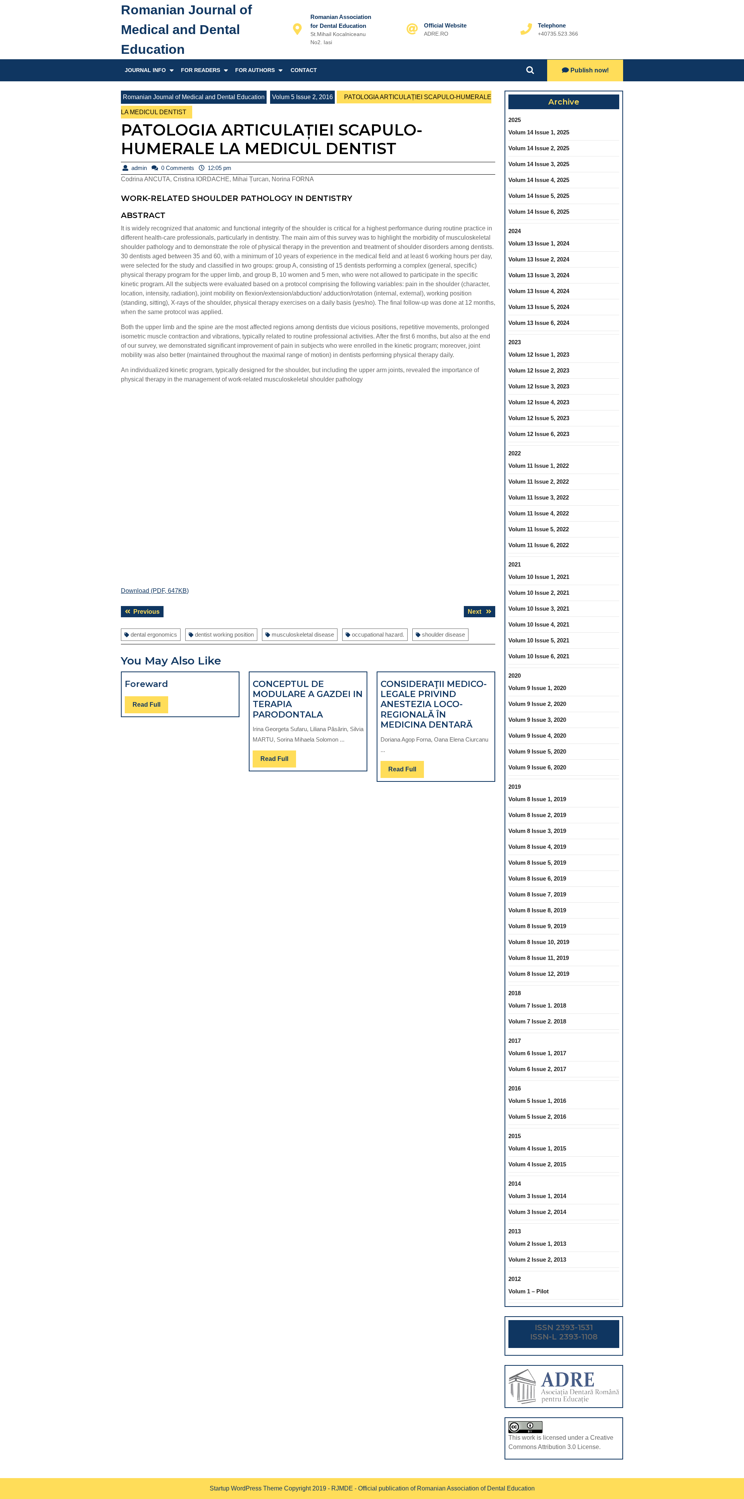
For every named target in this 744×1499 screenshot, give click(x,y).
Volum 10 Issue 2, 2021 (538, 592)
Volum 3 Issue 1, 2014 (537, 1196)
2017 (514, 1040)
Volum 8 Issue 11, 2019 (538, 958)
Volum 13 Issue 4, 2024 (538, 291)
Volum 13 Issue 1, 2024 (538, 243)
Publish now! (589, 70)
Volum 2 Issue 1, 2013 (537, 1243)
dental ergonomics (154, 634)
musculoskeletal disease (303, 634)
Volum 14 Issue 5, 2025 (538, 195)
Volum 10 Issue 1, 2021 (538, 577)
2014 (514, 1183)
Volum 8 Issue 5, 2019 (537, 862)
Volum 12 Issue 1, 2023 (538, 354)
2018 (514, 993)
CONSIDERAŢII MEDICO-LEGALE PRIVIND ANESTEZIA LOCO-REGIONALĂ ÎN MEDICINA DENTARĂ (434, 704)
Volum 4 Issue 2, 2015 (537, 1164)
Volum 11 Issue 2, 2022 (538, 481)
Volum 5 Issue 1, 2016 (537, 1100)
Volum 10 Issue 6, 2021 (538, 656)
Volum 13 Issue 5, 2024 (538, 307)
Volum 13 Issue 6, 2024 (538, 322)
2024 (514, 231)
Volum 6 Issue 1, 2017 (537, 1053)
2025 (514, 120)
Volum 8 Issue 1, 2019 (537, 799)
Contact (304, 70)
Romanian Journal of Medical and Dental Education (186, 29)
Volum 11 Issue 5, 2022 (538, 529)
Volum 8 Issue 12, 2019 (538, 973)
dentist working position (224, 634)
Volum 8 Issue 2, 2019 (537, 815)
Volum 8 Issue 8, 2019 (537, 910)
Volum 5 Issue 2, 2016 (302, 97)
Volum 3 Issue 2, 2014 (537, 1212)
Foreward (146, 684)
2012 (514, 1279)
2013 (514, 1231)
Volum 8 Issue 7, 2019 (537, 894)
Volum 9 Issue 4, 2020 (537, 735)
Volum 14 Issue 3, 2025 (538, 164)
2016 (514, 1088)
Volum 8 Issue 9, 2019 (537, 926)
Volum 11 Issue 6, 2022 (538, 545)
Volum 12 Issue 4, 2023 (538, 402)
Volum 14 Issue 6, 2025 (538, 211)
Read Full (150, 707)
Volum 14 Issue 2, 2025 (538, 148)
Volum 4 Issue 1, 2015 (537, 1148)
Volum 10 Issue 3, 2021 (538, 608)
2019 (514, 786)
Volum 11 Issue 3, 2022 (538, 497)
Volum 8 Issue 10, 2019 (538, 942)
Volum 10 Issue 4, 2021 (538, 624)
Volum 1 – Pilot (528, 1291)
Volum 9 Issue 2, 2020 (537, 704)
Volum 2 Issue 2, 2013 (537, 1259)
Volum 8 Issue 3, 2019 (537, 831)
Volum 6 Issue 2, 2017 (537, 1069)
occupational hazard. (378, 634)
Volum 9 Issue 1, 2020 (537, 688)
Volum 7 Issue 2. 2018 (537, 1021)
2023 (514, 342)
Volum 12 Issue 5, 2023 (538, 418)
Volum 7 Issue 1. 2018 (537, 1005)
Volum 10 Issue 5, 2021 (538, 640)
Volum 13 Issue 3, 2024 (538, 275)
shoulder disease (443, 634)
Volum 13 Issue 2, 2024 (538, 259)
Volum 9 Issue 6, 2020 (537, 767)
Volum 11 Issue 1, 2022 (538, 465)
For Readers (200, 70)
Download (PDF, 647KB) (155, 590)
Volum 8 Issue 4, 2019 (537, 846)
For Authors (255, 70)
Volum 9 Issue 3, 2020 (537, 719)
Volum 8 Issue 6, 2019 (537, 878)
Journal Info (145, 70)
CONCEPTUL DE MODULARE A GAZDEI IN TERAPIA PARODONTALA (308, 699)
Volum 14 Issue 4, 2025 (538, 180)
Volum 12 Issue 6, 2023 (538, 434)
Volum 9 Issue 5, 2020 (537, 751)
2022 (514, 453)
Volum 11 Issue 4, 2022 (538, 513)
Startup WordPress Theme (246, 1488)
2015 (514, 1136)
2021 (514, 564)
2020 (514, 675)
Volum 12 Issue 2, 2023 (538, 370)
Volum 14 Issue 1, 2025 (538, 132)
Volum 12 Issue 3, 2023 (538, 386)
